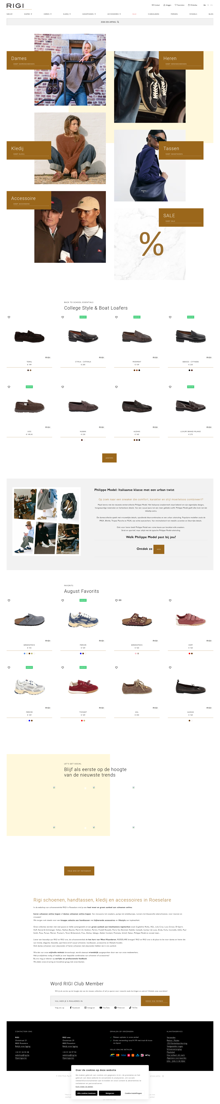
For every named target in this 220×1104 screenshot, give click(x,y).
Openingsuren (21, 1058)
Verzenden (171, 1037)
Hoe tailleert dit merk (176, 1055)
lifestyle (122, 920)
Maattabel (171, 1052)
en (211, 5)
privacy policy (155, 1076)
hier (159, 549)
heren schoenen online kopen (46, 913)
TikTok (135, 1007)
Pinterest (121, 1007)
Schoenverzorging (174, 1049)
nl (205, 5)
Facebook (76, 1007)
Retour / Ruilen (173, 1040)
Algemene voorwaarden (176, 1058)
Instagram (91, 1007)
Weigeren (110, 1093)
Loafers (109, 458)
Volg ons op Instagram (79, 871)
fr (208, 5)
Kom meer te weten (84, 1086)
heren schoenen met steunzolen (81, 945)
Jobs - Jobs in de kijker (176, 1061)
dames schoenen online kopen (77, 913)
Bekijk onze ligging (22, 1046)
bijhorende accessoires (104, 920)
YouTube (106, 1007)
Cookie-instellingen (133, 1093)
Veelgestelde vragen (175, 1046)
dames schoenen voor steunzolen (51, 945)
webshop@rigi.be (22, 1055)
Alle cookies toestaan (86, 1093)
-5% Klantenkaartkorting (177, 1043)
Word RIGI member (154, 1001)
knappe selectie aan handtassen (75, 920)
